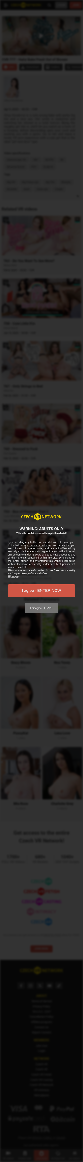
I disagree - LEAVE (41, 608)
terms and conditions (39, 545)
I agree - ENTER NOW (41, 590)
